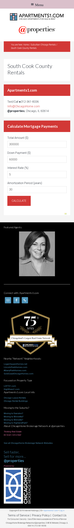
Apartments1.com (37, 16)
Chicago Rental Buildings (16, 401)
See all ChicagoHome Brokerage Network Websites (28, 443)
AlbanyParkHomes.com (15, 370)
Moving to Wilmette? (13, 420)
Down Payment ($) (19, 153)
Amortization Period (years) (24, 183)
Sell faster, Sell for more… (15, 456)
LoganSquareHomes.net (15, 364)
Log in (61, 511)
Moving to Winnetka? (14, 416)
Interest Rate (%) (17, 168)
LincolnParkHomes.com (15, 367)
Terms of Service (18, 515)
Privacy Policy (41, 515)
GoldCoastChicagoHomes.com (18, 374)
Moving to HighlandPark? (16, 423)
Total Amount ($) (17, 138)
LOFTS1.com (10, 386)
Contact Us (59, 515)
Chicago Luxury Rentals (15, 398)
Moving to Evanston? (13, 413)
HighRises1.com (12, 389)
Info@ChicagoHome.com (23, 106)
